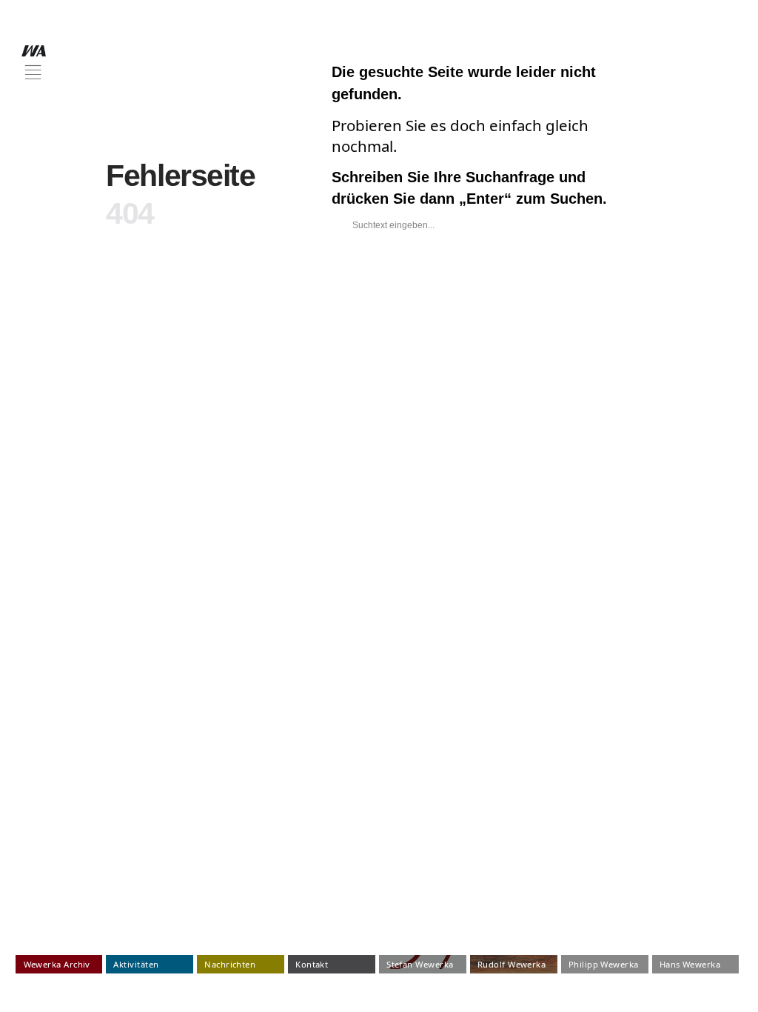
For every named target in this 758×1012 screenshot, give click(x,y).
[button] (34, 62)
